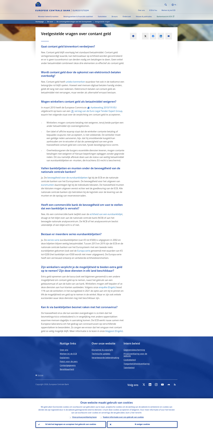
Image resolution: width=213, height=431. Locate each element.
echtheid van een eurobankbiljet (106, 214)
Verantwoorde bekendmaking (105, 358)
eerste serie (53, 240)
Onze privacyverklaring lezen (84, 417)
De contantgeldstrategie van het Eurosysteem (74, 22)
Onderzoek (127, 16)
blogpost (109, 331)
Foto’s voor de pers (69, 362)
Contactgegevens (68, 366)
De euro (115, 16)
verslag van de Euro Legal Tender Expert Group (98, 111)
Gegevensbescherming (134, 350)
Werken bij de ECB (168, 10)
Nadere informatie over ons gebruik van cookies (123, 417)
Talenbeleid (129, 368)
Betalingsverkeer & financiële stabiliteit (78, 16)
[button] (170, 5)
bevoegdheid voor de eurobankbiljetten (67, 178)
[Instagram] (156, 384)
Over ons (141, 10)
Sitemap (40, 375)
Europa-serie (83, 251)
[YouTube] (162, 384)
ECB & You (153, 10)
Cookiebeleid (130, 360)
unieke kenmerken (75, 82)
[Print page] (133, 36)
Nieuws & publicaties (144, 16)
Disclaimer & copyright (102, 350)
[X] (143, 384)
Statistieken (102, 16)
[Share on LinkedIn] (161, 36)
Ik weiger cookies (142, 424)
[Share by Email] (168, 36)
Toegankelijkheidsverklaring (137, 364)
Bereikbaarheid (67, 369)
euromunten (47, 185)
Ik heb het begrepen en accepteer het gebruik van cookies (70, 424)
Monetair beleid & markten (48, 16)
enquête (103, 287)
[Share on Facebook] (153, 36)
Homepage (40, 22)
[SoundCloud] (168, 384)
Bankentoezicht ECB (164, 16)
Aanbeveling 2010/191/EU (104, 108)
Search (166, 5)
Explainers (64, 358)
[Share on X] (145, 36)
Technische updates (101, 354)
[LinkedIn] (150, 384)
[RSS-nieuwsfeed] (175, 384)
